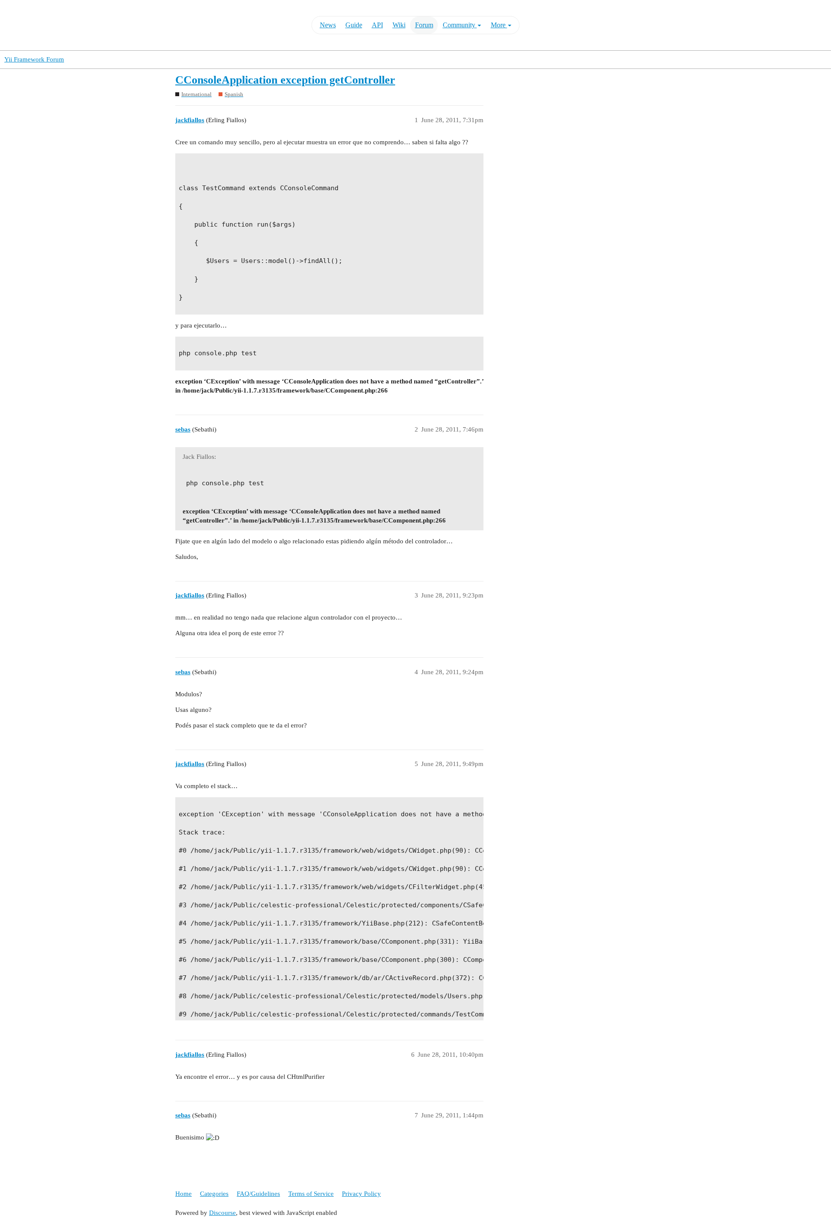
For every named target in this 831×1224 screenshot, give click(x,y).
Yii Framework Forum (34, 59)
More (499, 25)
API (377, 25)
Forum (424, 25)
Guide (353, 25)
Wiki (399, 25)
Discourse (222, 1212)
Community (460, 25)
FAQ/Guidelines (258, 1193)
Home (183, 1193)
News (328, 25)
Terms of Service (311, 1193)
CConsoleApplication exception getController (285, 80)
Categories (214, 1193)
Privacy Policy (361, 1193)
